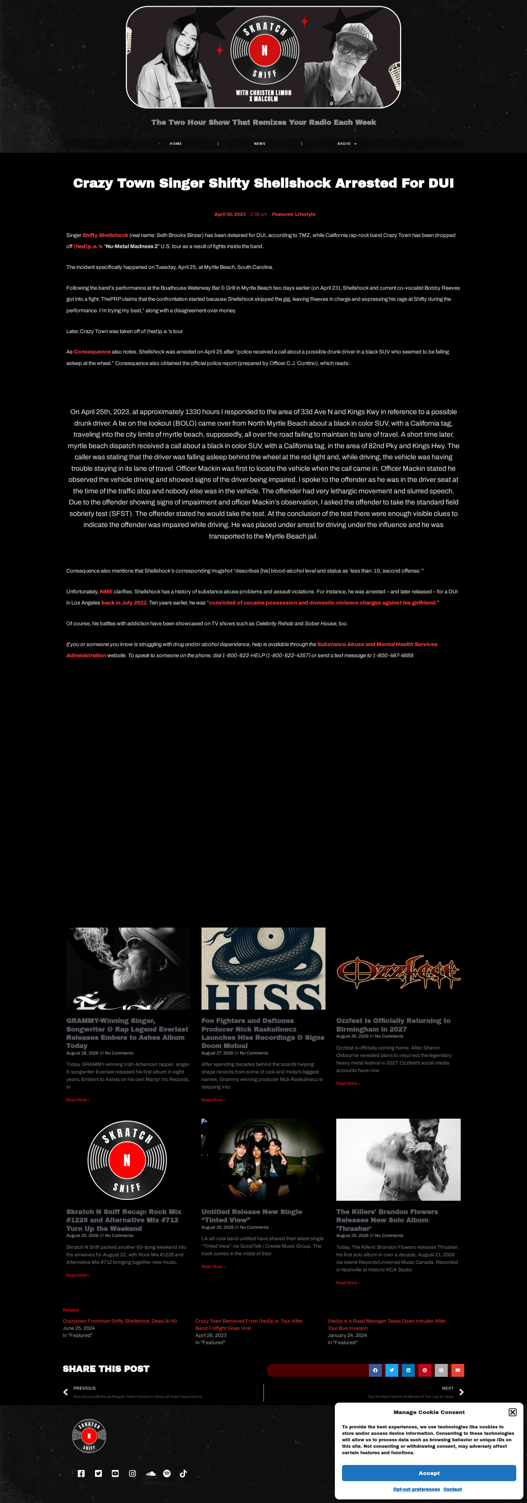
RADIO (344, 143)
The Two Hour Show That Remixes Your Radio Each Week (263, 122)
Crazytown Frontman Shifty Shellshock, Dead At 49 (120, 1321)
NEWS (260, 143)
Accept (429, 1473)
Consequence (92, 352)
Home (176, 143)
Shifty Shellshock (104, 235)
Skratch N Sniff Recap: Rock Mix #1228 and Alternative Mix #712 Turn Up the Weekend (123, 1220)
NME (106, 591)
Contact (452, 1489)
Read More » (78, 1100)
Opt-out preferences (416, 1489)
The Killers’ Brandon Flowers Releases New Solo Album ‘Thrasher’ (387, 1220)
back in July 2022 (124, 603)
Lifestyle (305, 214)
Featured (282, 214)
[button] (512, 1412)
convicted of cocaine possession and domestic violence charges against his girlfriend (322, 603)
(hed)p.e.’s (87, 246)
